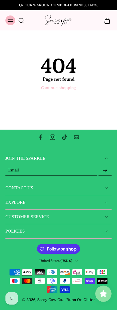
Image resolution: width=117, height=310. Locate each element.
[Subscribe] (105, 170)
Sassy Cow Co (49, 300)
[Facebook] (41, 137)
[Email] (76, 137)
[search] (21, 20)
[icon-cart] (106, 20)
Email (13, 170)
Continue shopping (58, 88)
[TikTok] (64, 137)
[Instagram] (53, 137)
